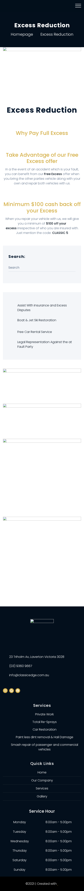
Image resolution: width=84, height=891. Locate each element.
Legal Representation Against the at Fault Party (44, 344)
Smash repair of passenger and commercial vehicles (44, 747)
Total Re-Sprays (44, 722)
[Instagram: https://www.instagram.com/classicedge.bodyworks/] (5, 690)
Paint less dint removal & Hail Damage (44, 737)
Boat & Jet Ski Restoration (36, 320)
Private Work (44, 714)
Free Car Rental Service (34, 332)
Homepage (22, 34)
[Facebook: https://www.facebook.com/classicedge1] (17, 690)
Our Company (42, 780)
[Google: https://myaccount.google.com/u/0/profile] (11, 690)
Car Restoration (44, 729)
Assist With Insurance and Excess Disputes (42, 307)
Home (42, 772)
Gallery (42, 796)
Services (42, 788)
